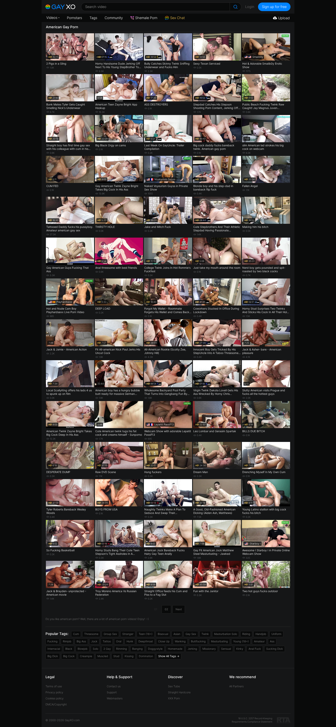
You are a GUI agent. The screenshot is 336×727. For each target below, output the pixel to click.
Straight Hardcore (179, 692)
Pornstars (74, 18)
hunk (130, 641)
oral (118, 641)
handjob (261, 634)
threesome (91, 634)
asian (176, 634)
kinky (239, 648)
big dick (52, 656)
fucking (52, 641)
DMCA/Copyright (56, 704)
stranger (127, 634)
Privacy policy (54, 692)
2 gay (107, 648)
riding (246, 634)
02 (166, 609)
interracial (53, 648)
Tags (93, 18)
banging (137, 648)
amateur (259, 641)
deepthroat (145, 641)
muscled (102, 656)
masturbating (219, 641)
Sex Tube (174, 686)
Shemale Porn (146, 18)
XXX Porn (174, 698)
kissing (129, 656)
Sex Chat (177, 18)
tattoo (107, 641)
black (68, 648)
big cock (69, 656)
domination (146, 656)
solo (95, 648)
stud (116, 656)
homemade (175, 648)
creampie (86, 656)
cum (76, 634)
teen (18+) (145, 634)
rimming (121, 648)
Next (179, 609)
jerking (192, 648)
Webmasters (114, 698)
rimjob (67, 641)
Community (114, 18)
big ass (81, 641)
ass (272, 641)
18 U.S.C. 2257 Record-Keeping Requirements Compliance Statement (252, 720)
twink (205, 634)
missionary (209, 648)
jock (94, 641)
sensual (226, 648)
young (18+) (241, 641)
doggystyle (155, 648)
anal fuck (254, 648)
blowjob (83, 648)
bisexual (163, 634)
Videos (51, 18)
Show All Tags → (168, 656)
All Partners (236, 686)
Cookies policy (55, 698)
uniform (276, 634)
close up (164, 641)
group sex (110, 634)
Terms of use (54, 686)
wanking (180, 641)
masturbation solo (225, 634)
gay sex (191, 634)
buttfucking (198, 641)
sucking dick (274, 648)
